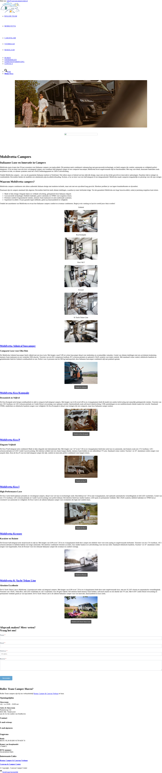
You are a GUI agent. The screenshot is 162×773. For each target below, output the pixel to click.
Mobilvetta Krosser (11, 533)
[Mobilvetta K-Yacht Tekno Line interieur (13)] (81, 331)
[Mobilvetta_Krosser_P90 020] (81, 304)
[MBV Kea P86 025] (81, 276)
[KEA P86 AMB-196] (81, 467)
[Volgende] (157, 104)
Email (2, 643)
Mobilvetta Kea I (9, 486)
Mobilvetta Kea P (10, 439)
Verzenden (6, 678)
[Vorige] (5, 104)
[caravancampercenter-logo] (16, 12)
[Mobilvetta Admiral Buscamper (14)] (81, 221)
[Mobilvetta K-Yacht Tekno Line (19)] (81, 607)
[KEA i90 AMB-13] (81, 514)
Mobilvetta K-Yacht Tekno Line (18, 580)
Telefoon (3, 651)
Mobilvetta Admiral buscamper (18, 345)
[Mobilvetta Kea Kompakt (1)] (81, 420)
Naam (2, 635)
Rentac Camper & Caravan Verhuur (46, 693)
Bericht (3, 659)
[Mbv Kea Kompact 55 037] (81, 249)
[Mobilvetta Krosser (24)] (81, 561)
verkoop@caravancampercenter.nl (12, 724)
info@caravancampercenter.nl (17, 1)
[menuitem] (83, 20)
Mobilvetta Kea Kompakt (14, 392)
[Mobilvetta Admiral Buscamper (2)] (81, 373)
